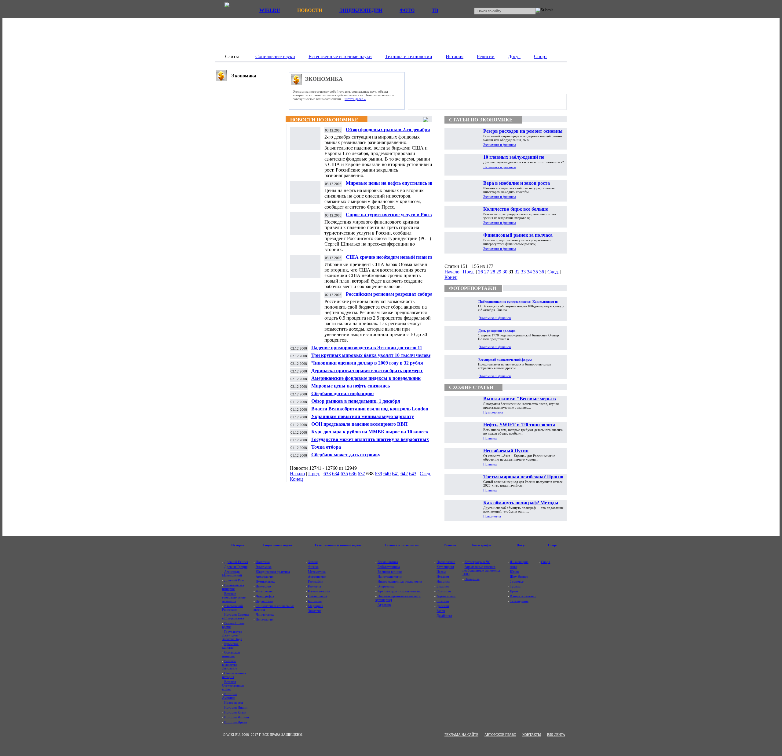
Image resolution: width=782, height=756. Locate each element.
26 (480, 271)
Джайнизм (444, 615)
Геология (314, 586)
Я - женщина (519, 562)
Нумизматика (493, 412)
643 (412, 473)
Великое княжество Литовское (229, 664)
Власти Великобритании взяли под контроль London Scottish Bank (369, 411)
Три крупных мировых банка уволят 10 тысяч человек (372, 355)
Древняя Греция (235, 567)
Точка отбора (326, 447)
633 (327, 473)
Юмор (514, 571)
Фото (407, 10)
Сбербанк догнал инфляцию (342, 393)
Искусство (263, 586)
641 (395, 473)
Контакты (531, 734)
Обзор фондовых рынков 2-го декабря (388, 129)
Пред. (314, 473)
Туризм (515, 586)
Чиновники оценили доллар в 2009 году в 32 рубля (367, 362)
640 (387, 473)
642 (404, 473)
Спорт (545, 562)
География (315, 581)
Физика (313, 567)
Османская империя (231, 654)
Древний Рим (234, 580)
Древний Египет (236, 562)
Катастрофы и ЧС (477, 562)
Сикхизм (443, 601)
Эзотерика (472, 579)
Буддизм (443, 586)
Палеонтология (319, 591)
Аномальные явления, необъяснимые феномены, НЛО (481, 570)
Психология (492, 516)
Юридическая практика (273, 571)
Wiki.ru (269, 10)
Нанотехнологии (390, 576)
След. (425, 473)
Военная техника (390, 571)
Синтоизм (444, 591)
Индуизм (443, 581)
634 (335, 473)
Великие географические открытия (234, 597)
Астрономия (317, 576)
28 (492, 271)
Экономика (264, 567)
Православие (446, 562)
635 (344, 473)
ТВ (435, 10)
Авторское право (500, 734)
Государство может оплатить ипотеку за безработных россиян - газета (370, 442)
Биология (315, 601)
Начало (297, 473)
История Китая (235, 712)
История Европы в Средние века (235, 616)
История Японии (236, 717)
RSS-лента (556, 734)
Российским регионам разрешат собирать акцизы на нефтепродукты (391, 296)
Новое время (233, 702)
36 (541, 271)
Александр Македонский (232, 573)
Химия (313, 562)
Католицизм (445, 567)
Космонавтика (388, 562)
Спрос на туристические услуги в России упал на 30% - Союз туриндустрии (391, 217)
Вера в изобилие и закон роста (516, 183)
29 (498, 271)
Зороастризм (446, 596)
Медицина (315, 606)
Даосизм (443, 606)
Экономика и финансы (499, 144)
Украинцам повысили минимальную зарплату (362, 416)
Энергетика (386, 586)
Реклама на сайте (461, 734)
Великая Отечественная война (233, 685)
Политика (490, 438)
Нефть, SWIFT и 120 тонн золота (519, 424)
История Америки (229, 695)
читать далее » (355, 99)
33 (523, 271)
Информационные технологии (400, 581)
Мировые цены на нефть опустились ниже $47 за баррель (393, 185)
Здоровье (517, 581)
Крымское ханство (230, 645)
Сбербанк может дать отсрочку (345, 454)
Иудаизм (443, 576)
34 (529, 271)
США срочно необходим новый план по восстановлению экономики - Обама (389, 259)
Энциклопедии (360, 10)
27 (486, 271)
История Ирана (235, 722)
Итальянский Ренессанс (232, 607)
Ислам (441, 571)
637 (361, 473)
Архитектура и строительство (400, 591)
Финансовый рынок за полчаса (518, 235)
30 (504, 271)
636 (352, 473)
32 (517, 271)
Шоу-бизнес (519, 576)
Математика (317, 571)
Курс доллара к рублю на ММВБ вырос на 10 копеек (369, 431)
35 (535, 271)
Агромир (384, 604)
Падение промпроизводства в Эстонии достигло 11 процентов (366, 350)
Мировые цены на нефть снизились (350, 385)
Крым (514, 591)
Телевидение (519, 601)
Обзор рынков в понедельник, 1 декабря (355, 401)
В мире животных (523, 596)
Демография (265, 596)
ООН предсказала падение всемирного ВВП (359, 424)
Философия (264, 591)
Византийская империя (233, 587)
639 (378, 473)
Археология (264, 576)
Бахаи (441, 611)
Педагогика (264, 601)
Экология (314, 611)
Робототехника (389, 567)
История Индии (235, 707)
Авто (513, 567)
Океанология (317, 596)
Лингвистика (265, 614)
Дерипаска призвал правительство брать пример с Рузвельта (367, 373)
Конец (296, 479)
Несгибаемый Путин (505, 450)
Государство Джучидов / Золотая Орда (232, 635)
